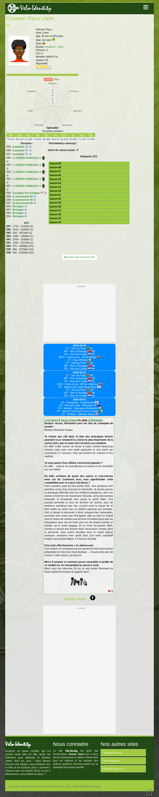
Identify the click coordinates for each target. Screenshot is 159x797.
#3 (93, 351)
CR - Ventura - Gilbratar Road (78, 414)
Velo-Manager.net (111, 760)
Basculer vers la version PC (79, 257)
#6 (93, 392)
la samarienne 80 (23, 196)
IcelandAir (19, 146)
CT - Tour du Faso (76, 348)
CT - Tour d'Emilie (78, 360)
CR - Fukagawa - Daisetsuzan (78, 402)
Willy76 (52, 56)
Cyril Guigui (51, 420)
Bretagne (18, 206)
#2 (91, 362)
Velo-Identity (35, 8)
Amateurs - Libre (54, 46)
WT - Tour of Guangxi (76, 351)
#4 (93, 365)
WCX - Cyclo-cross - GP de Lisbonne (78, 384)
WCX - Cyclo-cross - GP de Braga (78, 357)
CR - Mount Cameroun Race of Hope (78, 411)
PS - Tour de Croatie (76, 354)
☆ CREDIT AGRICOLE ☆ (27, 158)
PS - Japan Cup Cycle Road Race (77, 387)
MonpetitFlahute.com (112, 768)
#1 (91, 348)
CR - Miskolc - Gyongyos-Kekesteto (78, 408)
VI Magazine (95, 420)
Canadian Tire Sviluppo (26, 193)
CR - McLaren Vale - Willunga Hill (78, 405)
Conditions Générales (90, 786)
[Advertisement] (79, 271)
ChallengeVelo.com (112, 752)
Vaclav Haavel (69, 420)
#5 (93, 378)
